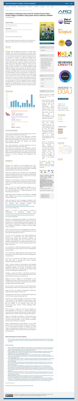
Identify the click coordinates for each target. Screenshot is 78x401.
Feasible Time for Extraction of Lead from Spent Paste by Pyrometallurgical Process (34, 375)
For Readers (60, 117)
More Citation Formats (46, 70)
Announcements (22, 6)
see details (18, 127)
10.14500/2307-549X (64, 107)
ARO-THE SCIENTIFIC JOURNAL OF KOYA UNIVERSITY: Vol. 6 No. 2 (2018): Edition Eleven (30, 349)
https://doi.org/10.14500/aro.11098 (15, 36)
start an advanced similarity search (19, 385)
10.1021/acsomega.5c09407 (45, 188)
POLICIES (42, 6)
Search (70, 6)
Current (7, 6)
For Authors (60, 119)
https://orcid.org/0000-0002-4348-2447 (11, 32)
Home (6, 10)
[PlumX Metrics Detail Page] (7, 114)
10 (12, 383)
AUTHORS (29, 6)
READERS (36, 6)
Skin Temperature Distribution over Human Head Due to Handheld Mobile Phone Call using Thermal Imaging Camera (30, 352)
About (52, 6)
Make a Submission (63, 98)
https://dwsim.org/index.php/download (24, 196)
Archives (13, 6)
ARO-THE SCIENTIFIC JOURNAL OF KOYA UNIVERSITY (20, 3)
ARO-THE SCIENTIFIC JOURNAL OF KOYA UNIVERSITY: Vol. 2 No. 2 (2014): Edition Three (34, 367)
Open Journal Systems (62, 138)
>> (14, 383)
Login (71, 3)
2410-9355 (63, 105)
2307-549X (63, 104)
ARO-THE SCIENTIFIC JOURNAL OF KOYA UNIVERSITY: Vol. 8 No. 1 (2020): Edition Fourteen (32, 380)
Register (67, 3)
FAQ (48, 6)
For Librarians (60, 121)
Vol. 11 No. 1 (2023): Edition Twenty (21, 10)
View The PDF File (45, 43)
